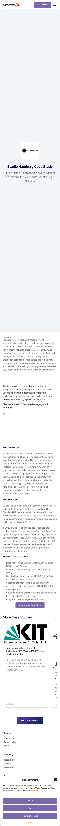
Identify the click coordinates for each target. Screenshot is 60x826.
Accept (30, 800)
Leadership (9, 767)
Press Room (9, 760)
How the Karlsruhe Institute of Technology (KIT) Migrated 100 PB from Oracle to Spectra (25, 651)
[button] (55, 780)
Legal (6, 746)
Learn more (10, 704)
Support (8, 733)
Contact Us (9, 738)
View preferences (30, 816)
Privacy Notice (29, 822)
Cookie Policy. (35, 790)
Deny (30, 808)
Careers (7, 763)
